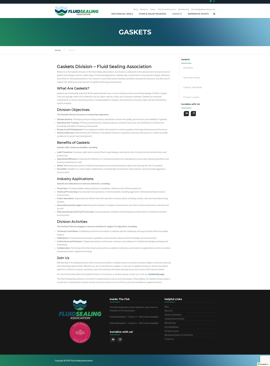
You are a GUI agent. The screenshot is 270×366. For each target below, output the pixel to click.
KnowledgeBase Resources (203, 9)
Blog (136, 9)
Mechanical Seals (122, 14)
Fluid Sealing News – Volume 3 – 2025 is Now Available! (134, 317)
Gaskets (177, 14)
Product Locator (172, 331)
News (152, 9)
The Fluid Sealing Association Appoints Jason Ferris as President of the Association (134, 309)
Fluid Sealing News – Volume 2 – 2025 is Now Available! (134, 323)
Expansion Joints (198, 14)
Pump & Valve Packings (152, 14)
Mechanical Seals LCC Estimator (179, 335)
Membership (183, 9)
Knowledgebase (172, 327)
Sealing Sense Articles (174, 319)
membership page (156, 274)
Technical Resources (167, 9)
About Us (144, 9)
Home (58, 50)
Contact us (169, 339)
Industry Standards (173, 315)
